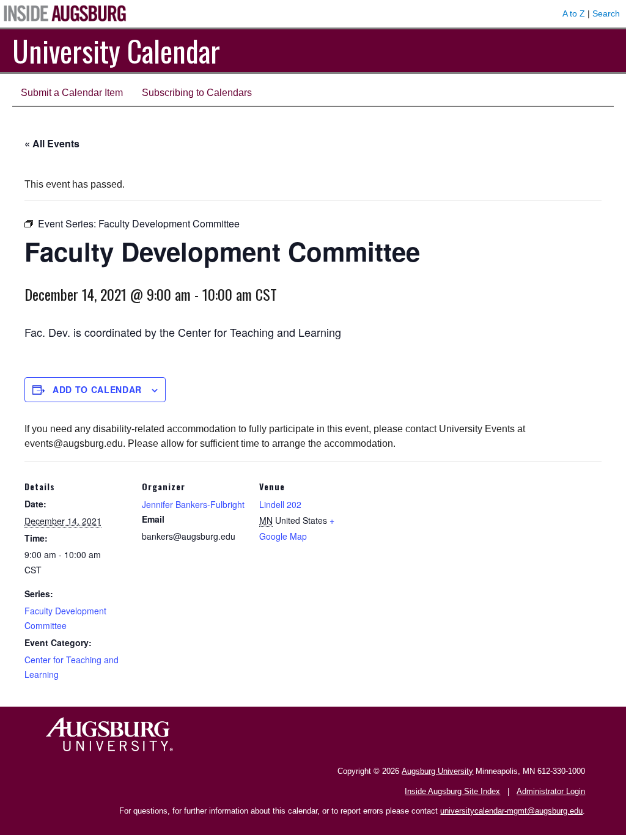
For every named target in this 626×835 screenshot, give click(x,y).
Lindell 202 (280, 504)
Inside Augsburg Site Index (452, 791)
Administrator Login (551, 791)
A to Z (573, 13)
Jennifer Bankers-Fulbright (193, 504)
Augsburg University (437, 771)
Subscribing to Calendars (197, 92)
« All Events (51, 143)
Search (606, 13)
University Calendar (116, 50)
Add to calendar (97, 389)
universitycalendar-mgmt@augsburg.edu (511, 810)
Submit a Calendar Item (72, 92)
